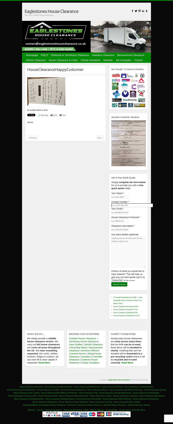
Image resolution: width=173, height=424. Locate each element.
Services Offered (89, 350)
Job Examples (123, 60)
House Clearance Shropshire (45, 402)
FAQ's (86, 410)
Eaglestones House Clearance (51, 11)
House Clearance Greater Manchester (115, 393)
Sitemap (31, 410)
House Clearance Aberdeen (31, 387)
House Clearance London (101, 396)
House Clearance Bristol (112, 387)
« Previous (32, 138)
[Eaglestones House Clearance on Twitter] (136, 11)
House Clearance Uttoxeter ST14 (125, 309)
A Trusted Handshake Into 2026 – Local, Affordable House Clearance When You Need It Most (128, 300)
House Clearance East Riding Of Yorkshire (59, 393)
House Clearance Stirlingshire (146, 399)
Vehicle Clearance (36, 60)
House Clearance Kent (48, 396)
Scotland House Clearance (83, 338)
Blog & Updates (97, 410)
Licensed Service (77, 353)
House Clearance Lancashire (125, 396)
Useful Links (124, 410)
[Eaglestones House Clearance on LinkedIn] (143, 11)
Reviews (108, 60)
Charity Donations (91, 60)
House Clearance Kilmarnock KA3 (125, 306)
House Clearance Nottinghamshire (29, 399)
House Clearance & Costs (63, 60)
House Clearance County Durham (21, 390)
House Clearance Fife (88, 393)
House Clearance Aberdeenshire (58, 387)
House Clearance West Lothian (127, 402)
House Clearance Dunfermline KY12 (126, 316)
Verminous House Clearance (84, 341)
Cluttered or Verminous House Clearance (84, 405)
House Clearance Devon (98, 390)
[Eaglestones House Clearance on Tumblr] (146, 11)
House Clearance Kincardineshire (73, 396)
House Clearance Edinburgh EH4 (125, 313)
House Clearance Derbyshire (73, 390)
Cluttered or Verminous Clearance (70, 55)
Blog (90, 353)
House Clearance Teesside (100, 402)
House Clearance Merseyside (152, 396)
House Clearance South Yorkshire (73, 402)
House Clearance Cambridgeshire (138, 387)
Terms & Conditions (53, 410)
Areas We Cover (138, 410)
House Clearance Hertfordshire (146, 393)
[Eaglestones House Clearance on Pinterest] (139, 11)
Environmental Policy (73, 410)
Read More (44, 362)
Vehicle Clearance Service (139, 405)
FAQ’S (44, 55)
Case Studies (75, 344)
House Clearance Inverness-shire (22, 396)
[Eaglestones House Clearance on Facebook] (132, 11)
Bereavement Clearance (130, 55)
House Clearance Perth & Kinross (117, 399)
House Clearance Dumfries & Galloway (126, 390)
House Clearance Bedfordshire (87, 387)
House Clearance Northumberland (59, 399)
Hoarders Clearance (103, 55)
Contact (138, 60)
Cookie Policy (112, 410)
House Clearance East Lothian (27, 393)
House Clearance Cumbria (48, 390)
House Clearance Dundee (155, 390)
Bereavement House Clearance (52, 405)
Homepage (32, 55)
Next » (99, 138)
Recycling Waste (79, 347)
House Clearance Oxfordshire (88, 399)
